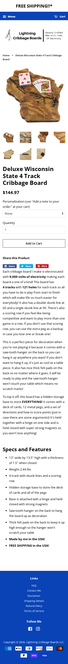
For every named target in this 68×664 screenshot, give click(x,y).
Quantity (9, 223)
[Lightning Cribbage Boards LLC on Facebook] (30, 629)
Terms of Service (34, 611)
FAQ (34, 585)
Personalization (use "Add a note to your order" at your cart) (31, 204)
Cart (62, 16)
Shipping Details (34, 601)
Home (6, 55)
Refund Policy (34, 606)
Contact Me (34, 590)
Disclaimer (34, 596)
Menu (11, 16)
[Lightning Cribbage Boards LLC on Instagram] (38, 629)
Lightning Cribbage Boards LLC (45, 642)
